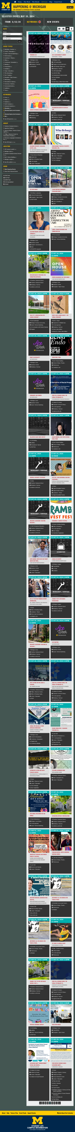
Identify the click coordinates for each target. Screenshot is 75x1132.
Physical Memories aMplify (37, 1024)
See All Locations (10, 162)
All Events (44, 2)
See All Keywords (11, 119)
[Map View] (71, 29)
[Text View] (63, 29)
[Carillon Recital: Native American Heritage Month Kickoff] (61, 841)
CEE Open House (34, 189)
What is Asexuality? (35, 357)
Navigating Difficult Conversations (61, 816)
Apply (19, 41)
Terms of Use (14, 1113)
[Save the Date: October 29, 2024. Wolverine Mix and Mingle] (38, 802)
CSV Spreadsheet (9, 182)
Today (20, 2)
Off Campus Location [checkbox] (10, 149)
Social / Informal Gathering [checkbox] (11, 53)
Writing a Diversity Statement (37, 477)
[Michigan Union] (38, 633)
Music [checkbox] (7, 99)
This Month (35, 2)
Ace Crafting (55, 642)
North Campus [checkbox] (9, 104)
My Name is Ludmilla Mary (58, 943)
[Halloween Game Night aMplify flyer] (38, 426)
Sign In (71, 7)
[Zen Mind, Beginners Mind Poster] (61, 759)
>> (59, 1103)
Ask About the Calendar (66, 1113)
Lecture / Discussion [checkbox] (10, 51)
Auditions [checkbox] (7, 88)
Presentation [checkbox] (8, 66)
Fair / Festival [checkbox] (8, 75)
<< (40, 1103)
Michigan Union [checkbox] (9, 151)
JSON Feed (7, 180)
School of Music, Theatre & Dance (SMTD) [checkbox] (12, 131)
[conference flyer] (38, 715)
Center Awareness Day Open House (60, 277)
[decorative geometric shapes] (61, 671)
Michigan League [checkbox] (9, 159)
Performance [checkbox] (8, 55)
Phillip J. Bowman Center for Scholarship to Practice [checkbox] (10, 134)
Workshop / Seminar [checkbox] (10, 49)
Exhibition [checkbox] (7, 68)
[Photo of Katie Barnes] (38, 548)
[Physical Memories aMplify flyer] (38, 1013)
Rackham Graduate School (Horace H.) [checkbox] (12, 154)
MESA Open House (56, 1024)
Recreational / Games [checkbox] (10, 81)
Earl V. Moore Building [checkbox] (10, 157)
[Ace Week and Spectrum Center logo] (38, 346)
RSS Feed (7, 175)
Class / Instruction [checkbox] (9, 71)
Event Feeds (22, 1113)
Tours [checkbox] (6, 90)
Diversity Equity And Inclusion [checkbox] (13, 114)
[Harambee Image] (61, 509)
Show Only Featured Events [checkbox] (11, 171)
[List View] (59, 29)
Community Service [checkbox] (10, 86)
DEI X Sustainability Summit (59, 55)
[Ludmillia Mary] (61, 932)
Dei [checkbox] (6, 116)
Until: (4, 36)
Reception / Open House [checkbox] (11, 77)
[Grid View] (67, 29)
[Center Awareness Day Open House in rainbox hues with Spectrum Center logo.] (61, 266)
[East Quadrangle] (38, 304)
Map (50, 2)
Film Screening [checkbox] (9, 73)
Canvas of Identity (56, 559)
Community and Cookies (36, 395)
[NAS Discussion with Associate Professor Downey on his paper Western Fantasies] (38, 886)
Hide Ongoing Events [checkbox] (10, 169)
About (3, 1113)
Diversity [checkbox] (8, 108)
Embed (6, 184)
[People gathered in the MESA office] (61, 1013)
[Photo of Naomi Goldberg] (38, 220)
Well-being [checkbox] (8, 79)
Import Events (32, 1113)
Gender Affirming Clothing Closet (38, 110)
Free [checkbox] (7, 97)
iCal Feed (7, 177)
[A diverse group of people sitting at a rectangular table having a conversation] (38, 588)
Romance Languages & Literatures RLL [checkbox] (12, 138)
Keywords (33, 21)
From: (5, 32)
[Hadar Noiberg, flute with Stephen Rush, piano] (61, 426)
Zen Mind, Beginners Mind (58, 770)
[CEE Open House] (38, 178)
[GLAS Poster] (61, 304)
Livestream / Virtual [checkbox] (10, 58)
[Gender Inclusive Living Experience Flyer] (61, 218)
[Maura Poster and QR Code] (61, 717)
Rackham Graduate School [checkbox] (12, 126)
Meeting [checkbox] (7, 64)
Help (8, 1113)
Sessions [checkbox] (8, 101)
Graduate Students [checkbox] (10, 106)
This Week (27, 2)
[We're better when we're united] (38, 135)
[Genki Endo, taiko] (61, 346)
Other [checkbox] (7, 60)
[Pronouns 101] (38, 44)
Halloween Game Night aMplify (37, 437)
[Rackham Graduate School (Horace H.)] (38, 264)
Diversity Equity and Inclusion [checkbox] (12, 111)
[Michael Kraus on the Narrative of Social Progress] (61, 384)
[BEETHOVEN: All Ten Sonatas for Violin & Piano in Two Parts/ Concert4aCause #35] (61, 886)
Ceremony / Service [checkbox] (10, 84)
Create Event (58, 2)
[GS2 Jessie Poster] (38, 843)
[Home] (15, 2)
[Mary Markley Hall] (61, 178)
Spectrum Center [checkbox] (9, 128)
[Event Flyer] (61, 44)
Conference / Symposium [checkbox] (11, 62)
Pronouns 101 (33, 55)
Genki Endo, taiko (56, 357)
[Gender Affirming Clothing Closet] (38, 99)
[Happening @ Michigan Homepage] (5, 12)
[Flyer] (61, 1052)
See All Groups (10, 142)
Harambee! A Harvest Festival (59, 521)
